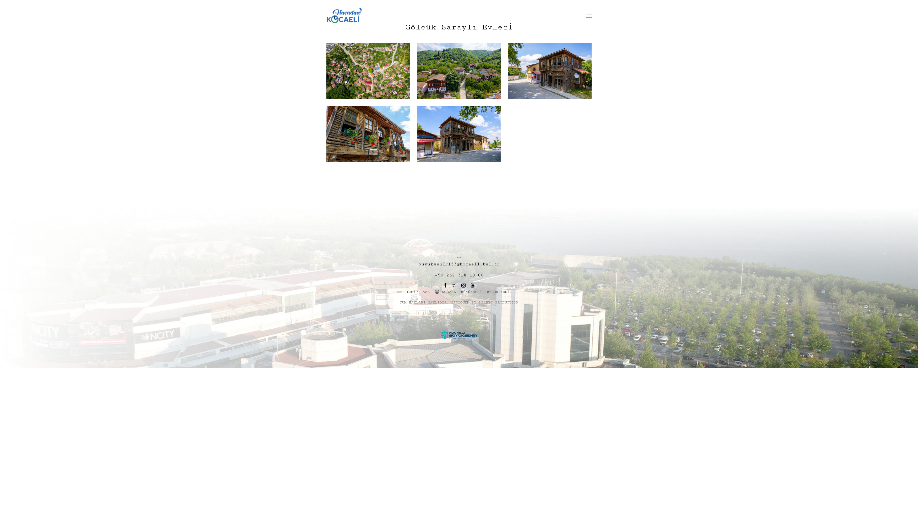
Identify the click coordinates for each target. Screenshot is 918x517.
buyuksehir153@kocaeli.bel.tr (459, 264)
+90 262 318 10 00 (459, 275)
